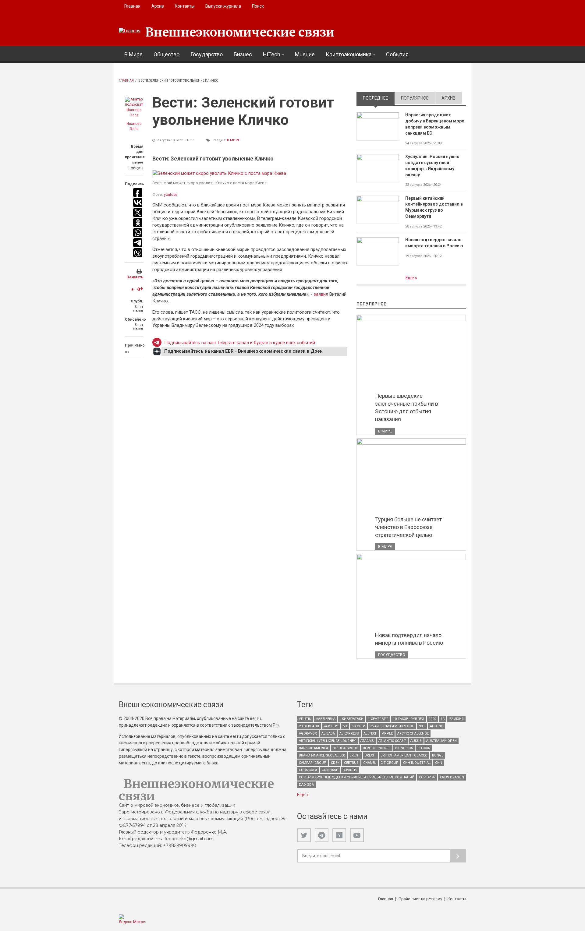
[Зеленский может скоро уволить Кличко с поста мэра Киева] (219, 173)
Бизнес (243, 54)
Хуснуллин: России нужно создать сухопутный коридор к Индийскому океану (432, 165)
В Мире (133, 54)
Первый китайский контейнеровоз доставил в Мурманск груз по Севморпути (434, 207)
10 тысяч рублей (408, 719)
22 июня (456, 719)
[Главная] (129, 31)
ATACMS (367, 741)
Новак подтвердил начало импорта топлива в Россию (434, 242)
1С (443, 719)
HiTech (271, 54)
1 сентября (378, 719)
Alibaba (328, 733)
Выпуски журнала (223, 6)
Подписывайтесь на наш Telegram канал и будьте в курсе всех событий (239, 342)
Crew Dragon (452, 777)
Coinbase (330, 770)
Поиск (258, 6)
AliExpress (349, 733)
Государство (206, 54)
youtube (170, 194)
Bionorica (404, 748)
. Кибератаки (351, 719)
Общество (166, 54)
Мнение (305, 54)
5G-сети (358, 726)
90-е (422, 726)
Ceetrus (351, 763)
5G (345, 726)
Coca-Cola (308, 770)
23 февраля (309, 726)
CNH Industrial (417, 763)
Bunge (437, 755)
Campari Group (312, 763)
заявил (321, 294)
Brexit (370, 755)
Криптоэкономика (348, 54)
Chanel (369, 763)
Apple (387, 733)
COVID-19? (427, 777)
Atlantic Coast (392, 741)
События (397, 54)
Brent (354, 755)
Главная (132, 6)
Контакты (184, 6)
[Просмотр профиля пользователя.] (134, 107)
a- (133, 289)
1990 (432, 719)
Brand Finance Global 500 (322, 755)
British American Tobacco (404, 755)
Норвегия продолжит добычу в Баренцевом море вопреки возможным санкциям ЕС (434, 124)
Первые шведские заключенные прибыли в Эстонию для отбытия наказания (406, 407)
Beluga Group (345, 748)
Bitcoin (424, 748)
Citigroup (390, 763)
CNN (438, 763)
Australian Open (441, 741)
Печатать (134, 277)
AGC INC (436, 726)
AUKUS (416, 741)
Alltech (370, 733)
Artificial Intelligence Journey (327, 741)
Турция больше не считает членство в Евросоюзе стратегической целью (408, 527)
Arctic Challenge (413, 733)
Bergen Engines (377, 748)
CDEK (335, 763)
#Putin (305, 719)
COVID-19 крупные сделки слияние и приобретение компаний (356, 777)
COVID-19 (349, 770)
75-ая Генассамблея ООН (392, 726)
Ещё (410, 277)
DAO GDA (306, 785)
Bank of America (313, 748)
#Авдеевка (325, 719)
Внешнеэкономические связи (240, 32)
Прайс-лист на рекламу (420, 899)
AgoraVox (308, 733)
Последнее (379, 98)
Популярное (415, 98)
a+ (140, 288)
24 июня (331, 726)
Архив (157, 6)
